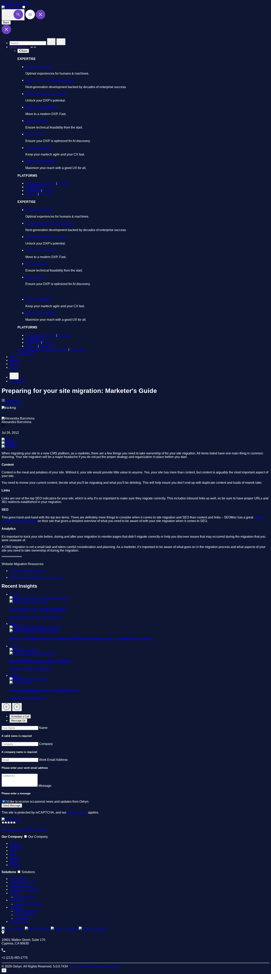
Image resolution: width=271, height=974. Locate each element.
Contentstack (34, 187)
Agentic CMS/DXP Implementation (49, 80)
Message (44, 785)
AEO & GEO (34, 134)
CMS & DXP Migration (41, 107)
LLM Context (98, 966)
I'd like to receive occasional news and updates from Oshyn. (47, 801)
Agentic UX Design (38, 66)
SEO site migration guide (27, 570)
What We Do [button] (19, 47)
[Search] (13, 14)
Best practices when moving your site (36, 577)
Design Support (36, 120)
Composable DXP (22, 882)
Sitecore (31, 194)
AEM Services (24, 896)
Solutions (16, 847)
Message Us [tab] (18, 720)
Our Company (38, 836)
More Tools (78, 349)
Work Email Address (53, 759)
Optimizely (32, 190)
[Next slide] (17, 707)
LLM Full (114, 966)
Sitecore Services (26, 911)
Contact (15, 865)
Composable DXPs (39, 147)
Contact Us (25, 353)
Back (6, 22)
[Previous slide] (6, 707)
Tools (13, 364)
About (14, 367)
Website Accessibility (40, 161)
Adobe (14, 893)
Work (13, 356)
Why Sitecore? (24, 914)
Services (64, 183)
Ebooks (15, 857)
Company (46, 744)
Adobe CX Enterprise (40, 183)
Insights (15, 360)
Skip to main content (16, 3)
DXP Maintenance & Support (45, 93)
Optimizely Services (28, 903)
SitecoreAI (21, 918)
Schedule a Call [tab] (20, 716)
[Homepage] (11, 819)
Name (43, 727)
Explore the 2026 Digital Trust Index (42, 349)
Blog (13, 854)
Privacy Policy (77, 812)
